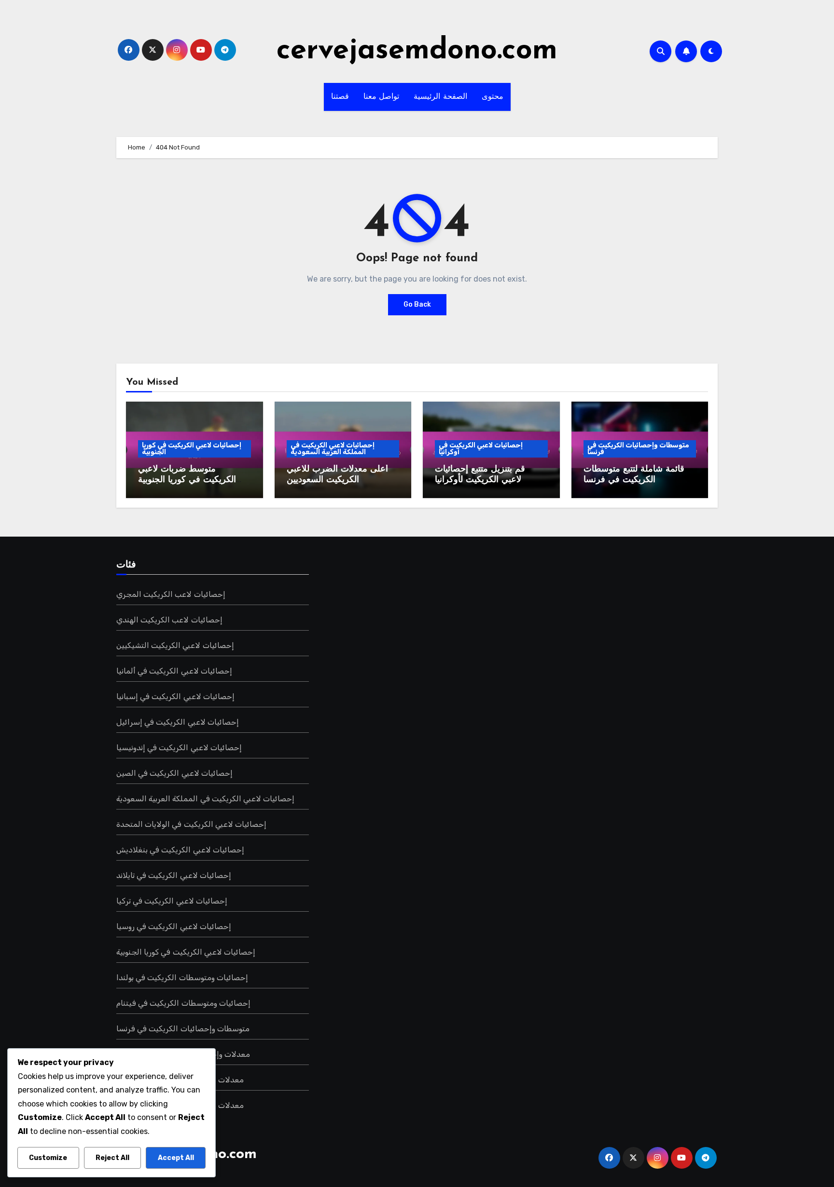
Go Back (417, 304)
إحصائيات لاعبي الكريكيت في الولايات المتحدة (191, 824)
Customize (48, 1158)
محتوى (492, 97)
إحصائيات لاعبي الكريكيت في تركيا (171, 900)
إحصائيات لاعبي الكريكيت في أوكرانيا (481, 448)
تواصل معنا (381, 97)
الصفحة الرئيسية (440, 97)
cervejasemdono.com (417, 51)
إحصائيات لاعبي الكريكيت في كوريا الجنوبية (191, 448)
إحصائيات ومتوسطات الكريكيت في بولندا (182, 977)
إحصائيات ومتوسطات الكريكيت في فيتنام (183, 1003)
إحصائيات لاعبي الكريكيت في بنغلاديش (180, 849)
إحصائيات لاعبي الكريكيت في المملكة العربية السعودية (333, 448)
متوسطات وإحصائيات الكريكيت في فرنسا (638, 448)
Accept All (176, 1158)
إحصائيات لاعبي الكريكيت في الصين (174, 773)
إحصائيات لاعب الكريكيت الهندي (169, 619)
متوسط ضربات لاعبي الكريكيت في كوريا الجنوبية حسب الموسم (187, 480)
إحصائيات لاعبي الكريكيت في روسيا (173, 926)
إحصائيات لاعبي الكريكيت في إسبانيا (175, 696)
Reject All (112, 1158)
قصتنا (340, 97)
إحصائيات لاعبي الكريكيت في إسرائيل (177, 722)
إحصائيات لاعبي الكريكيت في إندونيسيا (179, 747)
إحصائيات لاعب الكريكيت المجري (170, 594)
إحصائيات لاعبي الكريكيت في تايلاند (173, 875)
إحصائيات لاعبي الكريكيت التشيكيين (175, 645)
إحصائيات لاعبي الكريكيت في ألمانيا (174, 670)
